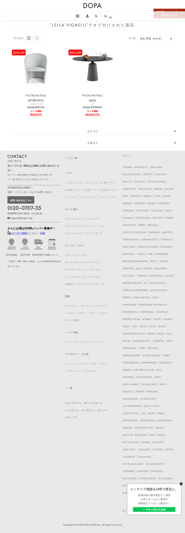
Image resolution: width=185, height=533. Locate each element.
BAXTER (169, 188)
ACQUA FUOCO (130, 413)
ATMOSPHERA (164, 420)
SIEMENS (127, 369)
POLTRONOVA (130, 311)
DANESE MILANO (151, 355)
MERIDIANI (154, 232)
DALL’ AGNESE (129, 478)
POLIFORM (164, 203)
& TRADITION (148, 398)
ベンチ (101, 226)
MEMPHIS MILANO (132, 283)
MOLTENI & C (141, 167)
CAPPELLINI (128, 210)
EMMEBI (167, 319)
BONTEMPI (141, 435)
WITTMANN (142, 210)
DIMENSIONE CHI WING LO (153, 304)
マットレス (80, 342)
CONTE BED (156, 471)
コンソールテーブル (75, 276)
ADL (143, 413)
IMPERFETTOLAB (131, 319)
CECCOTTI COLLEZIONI (134, 232)
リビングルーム (73, 403)
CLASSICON (157, 210)
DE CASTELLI (128, 275)
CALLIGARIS (144, 449)
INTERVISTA (36, 100)
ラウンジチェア (73, 218)
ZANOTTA (135, 196)
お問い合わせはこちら (21, 200)
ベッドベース (96, 342)
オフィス (102, 410)
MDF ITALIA (128, 254)
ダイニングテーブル (75, 255)
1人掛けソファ (107, 182)
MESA (92, 100)
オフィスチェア (73, 233)
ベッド (68, 342)
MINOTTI (148, 174)
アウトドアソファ (107, 197)
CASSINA (127, 167)
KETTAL (126, 340)
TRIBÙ (142, 348)
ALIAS (168, 210)
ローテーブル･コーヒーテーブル (82, 262)
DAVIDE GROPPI (147, 478)
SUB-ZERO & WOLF (144, 369)
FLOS (159, 369)
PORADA (127, 203)
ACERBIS (146, 319)
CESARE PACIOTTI (155, 463)
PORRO (170, 217)
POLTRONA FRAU (36, 95)
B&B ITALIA (156, 167)
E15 (145, 283)
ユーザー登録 (19, 233)
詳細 (42, 233)
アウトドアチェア (93, 233)
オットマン (71, 197)
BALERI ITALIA (156, 275)
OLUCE (157, 377)
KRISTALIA (152, 225)
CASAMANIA (144, 456)
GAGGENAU (165, 362)
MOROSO (139, 203)
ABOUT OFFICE (151, 406)
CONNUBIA (128, 471)
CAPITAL (169, 449)
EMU (169, 333)
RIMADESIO (161, 268)
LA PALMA (127, 217)
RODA (161, 333)
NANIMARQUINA (131, 355)
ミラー (102, 363)
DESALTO (127, 181)
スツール (91, 226)
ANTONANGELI (130, 398)
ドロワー (81, 313)
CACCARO (157, 442)
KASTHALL (153, 348)
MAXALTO (139, 181)
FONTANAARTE (149, 384)
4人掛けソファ (109, 189)
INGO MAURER (130, 384)
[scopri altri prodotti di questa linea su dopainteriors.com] (36, 67)
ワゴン (92, 313)
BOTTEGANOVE (130, 442)
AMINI (161, 413)
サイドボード (100, 305)
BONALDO (166, 246)
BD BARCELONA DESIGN (135, 261)
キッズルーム (88, 410)
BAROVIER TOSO (144, 427)
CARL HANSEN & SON (133, 333)
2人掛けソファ (73, 189)
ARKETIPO (167, 232)
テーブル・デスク (74, 245)
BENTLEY (160, 427)
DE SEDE (152, 203)
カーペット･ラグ (88, 363)
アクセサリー (91, 370)
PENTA (163, 384)
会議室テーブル (73, 284)
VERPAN (139, 391)
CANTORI (157, 449)
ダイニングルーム (93, 403)
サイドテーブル (73, 269)
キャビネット (72, 305)
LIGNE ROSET (129, 188)
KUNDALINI (152, 391)
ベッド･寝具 (71, 332)
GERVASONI (145, 188)
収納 (67, 296)
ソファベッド (91, 182)
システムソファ (73, 182)
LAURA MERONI (141, 297)
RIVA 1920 (158, 217)
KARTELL (158, 188)
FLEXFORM (160, 174)
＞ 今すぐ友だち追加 (154, 509)
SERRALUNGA (129, 348)
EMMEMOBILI (129, 304)
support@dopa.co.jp (21, 218)
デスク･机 (94, 276)
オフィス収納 (72, 320)
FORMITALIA (147, 311)
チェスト (86, 305)
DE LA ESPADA (165, 478)
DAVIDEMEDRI (149, 362)
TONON (141, 254)
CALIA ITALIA (129, 449)
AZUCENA (127, 427)
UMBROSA (158, 340)
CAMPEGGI (162, 311)
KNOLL (162, 326)
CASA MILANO (157, 283)
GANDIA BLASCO (141, 340)
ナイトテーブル (92, 269)
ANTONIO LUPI (130, 420)
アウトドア (71, 417)
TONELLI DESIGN (130, 239)
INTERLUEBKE (161, 254)
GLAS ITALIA (128, 246)
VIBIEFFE (126, 297)
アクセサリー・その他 (77, 354)
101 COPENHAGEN (131, 406)
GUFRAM (142, 275)
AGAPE (151, 413)
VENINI (166, 355)
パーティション (73, 370)
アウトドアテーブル (94, 284)
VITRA (157, 196)
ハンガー (102, 313)
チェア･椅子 (71, 209)
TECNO (157, 319)
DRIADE (147, 196)
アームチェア (91, 218)
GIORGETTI (167, 239)
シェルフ (69, 313)
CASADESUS (128, 456)
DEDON (151, 333)
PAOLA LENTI (129, 225)
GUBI (134, 326)
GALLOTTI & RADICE (147, 246)
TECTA (153, 261)
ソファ (68, 173)
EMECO (152, 326)
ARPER (141, 225)
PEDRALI (148, 268)
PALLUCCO (127, 391)
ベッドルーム (72, 410)
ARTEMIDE (128, 377)
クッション (71, 363)
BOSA (152, 435)
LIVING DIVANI (142, 217)
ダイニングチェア (74, 226)
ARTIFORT (128, 268)
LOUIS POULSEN (144, 377)
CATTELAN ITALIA (157, 181)
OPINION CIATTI (150, 239)
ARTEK (142, 326)
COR (150, 254)
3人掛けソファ (91, 189)
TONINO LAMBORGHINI (135, 290)
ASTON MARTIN (158, 290)
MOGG (169, 275)
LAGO (155, 297)
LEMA (139, 268)
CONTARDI (142, 471)
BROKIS (146, 442)
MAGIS (166, 196)
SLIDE (169, 340)
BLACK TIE (127, 435)
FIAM (125, 196)
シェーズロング (87, 197)
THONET (163, 261)
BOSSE (161, 435)
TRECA (126, 326)
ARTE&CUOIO (147, 420)
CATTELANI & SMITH (133, 463)
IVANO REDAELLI (130, 362)
